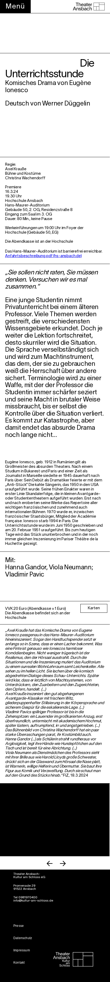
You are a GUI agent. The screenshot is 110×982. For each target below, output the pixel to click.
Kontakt (19, 962)
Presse (18, 926)
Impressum (21, 950)
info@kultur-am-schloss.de (33, 900)
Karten (94, 608)
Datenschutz (22, 938)
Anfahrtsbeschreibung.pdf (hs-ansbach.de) (43, 256)
